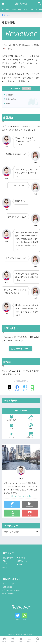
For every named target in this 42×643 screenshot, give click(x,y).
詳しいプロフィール (20, 496)
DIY (2, 9)
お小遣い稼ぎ (16, 9)
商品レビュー (30, 437)
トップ (38, 641)
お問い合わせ (11, 99)
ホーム (4, 641)
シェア (12, 641)
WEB (8, 9)
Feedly (24, 619)
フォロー (21, 641)
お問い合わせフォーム (20, 349)
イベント (34, 9)
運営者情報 (7, 587)
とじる (26, 88)
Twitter (17, 619)
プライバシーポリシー (12, 590)
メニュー (29, 641)
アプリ (26, 9)
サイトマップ (8, 584)
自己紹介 (9, 95)
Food (20, 564)
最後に (8, 104)
